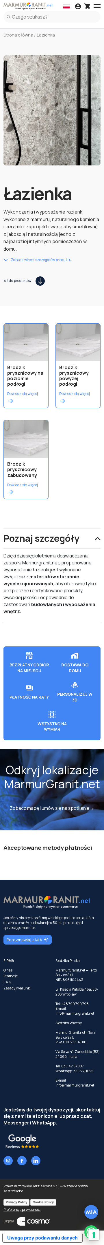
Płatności (10, 976)
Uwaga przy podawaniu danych (42, 1238)
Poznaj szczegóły (41, 538)
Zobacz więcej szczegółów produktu (41, 260)
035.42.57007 (72, 1066)
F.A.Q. (7, 982)
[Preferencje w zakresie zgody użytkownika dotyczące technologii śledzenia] (93, 1234)
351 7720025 (83, 1071)
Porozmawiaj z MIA (24, 940)
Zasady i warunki (17, 988)
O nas (7, 970)
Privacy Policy (16, 1202)
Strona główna (18, 35)
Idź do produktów (17, 280)
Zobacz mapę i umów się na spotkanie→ (52, 808)
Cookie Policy (43, 1202)
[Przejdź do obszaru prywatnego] (78, 7)
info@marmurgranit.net (74, 1013)
